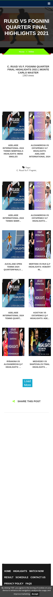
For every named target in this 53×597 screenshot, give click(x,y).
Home (21, 52)
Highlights (20, 571)
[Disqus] (26, 452)
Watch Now (36, 571)
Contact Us (38, 577)
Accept (35, 594)
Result (8, 577)
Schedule (22, 577)
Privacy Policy (13, 584)
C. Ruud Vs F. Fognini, (27, 170)
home (7, 571)
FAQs (29, 584)
